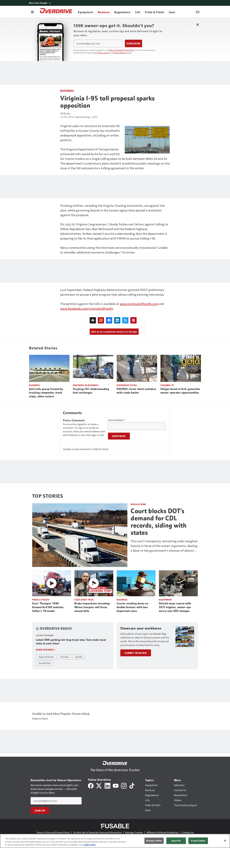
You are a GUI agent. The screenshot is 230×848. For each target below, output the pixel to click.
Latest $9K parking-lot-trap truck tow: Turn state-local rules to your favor (71, 641)
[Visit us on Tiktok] (132, 785)
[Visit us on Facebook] (91, 785)
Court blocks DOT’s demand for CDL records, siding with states (159, 521)
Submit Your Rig (136, 652)
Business (67, 90)
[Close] (225, 840)
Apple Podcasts (46, 656)
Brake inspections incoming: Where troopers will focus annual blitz (92, 607)
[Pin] (133, 320)
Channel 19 (167, 385)
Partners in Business (85, 385)
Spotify (78, 656)
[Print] (93, 320)
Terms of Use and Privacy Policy (121, 50)
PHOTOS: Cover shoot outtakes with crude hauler (136, 391)
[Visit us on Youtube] (115, 785)
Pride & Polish (40, 599)
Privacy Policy (103, 52)
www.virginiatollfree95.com (139, 304)
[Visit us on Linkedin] (107, 785)
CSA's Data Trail (84, 599)
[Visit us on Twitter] (99, 785)
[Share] (109, 320)
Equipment (165, 599)
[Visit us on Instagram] (124, 785)
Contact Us (188, 832)
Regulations (138, 504)
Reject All (176, 840)
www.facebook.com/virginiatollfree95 (86, 308)
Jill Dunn (65, 113)
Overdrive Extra (127, 385)
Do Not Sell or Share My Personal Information (97, 832)
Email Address (116, 420)
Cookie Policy (89, 844)
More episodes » (46, 649)
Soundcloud (44, 662)
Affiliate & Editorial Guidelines (162, 832)
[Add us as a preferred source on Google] (101, 320)
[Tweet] (125, 320)
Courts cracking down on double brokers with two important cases (132, 607)
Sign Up (40, 810)
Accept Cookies (198, 840)
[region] (115, 841)
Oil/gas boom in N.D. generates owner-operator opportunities (180, 391)
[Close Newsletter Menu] (197, 25)
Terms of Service (120, 52)
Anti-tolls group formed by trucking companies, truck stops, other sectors (46, 392)
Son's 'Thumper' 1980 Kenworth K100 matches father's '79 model (48, 607)
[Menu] (32, 12)
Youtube (64, 656)
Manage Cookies (134, 832)
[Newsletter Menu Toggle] (197, 12)
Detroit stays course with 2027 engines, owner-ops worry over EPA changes (175, 607)
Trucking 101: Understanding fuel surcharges (91, 391)
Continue (119, 436)
